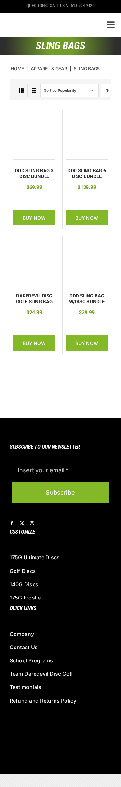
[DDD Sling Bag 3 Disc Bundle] (34, 117)
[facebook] (12, 523)
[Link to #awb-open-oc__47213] (111, 24)
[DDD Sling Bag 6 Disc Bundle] (87, 117)
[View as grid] (21, 90)
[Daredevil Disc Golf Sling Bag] (34, 242)
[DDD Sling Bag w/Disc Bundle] (87, 242)
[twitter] (22, 523)
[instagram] (32, 523)
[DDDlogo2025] (48, 18)
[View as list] (34, 90)
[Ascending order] (107, 90)
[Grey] (42, 200)
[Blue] (32, 200)
